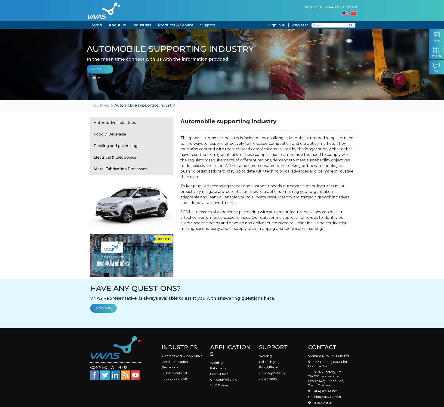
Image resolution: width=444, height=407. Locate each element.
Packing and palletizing (115, 146)
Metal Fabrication (174, 362)
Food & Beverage (110, 134)
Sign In (275, 25)
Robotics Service (174, 378)
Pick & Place (219, 374)
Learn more (95, 70)
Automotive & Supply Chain (181, 356)
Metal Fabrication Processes (120, 169)
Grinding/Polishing (223, 379)
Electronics (169, 367)
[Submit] (350, 25)
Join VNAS (103, 308)
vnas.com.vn (323, 402)
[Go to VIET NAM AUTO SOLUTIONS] (103, 10)
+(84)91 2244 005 (326, 391)
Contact (350, 7)
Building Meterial (174, 373)
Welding (216, 362)
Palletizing (218, 368)
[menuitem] (96, 25)
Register (300, 25)
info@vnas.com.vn (327, 396)
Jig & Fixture (219, 385)
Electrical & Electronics (115, 157)
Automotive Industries (115, 122)
